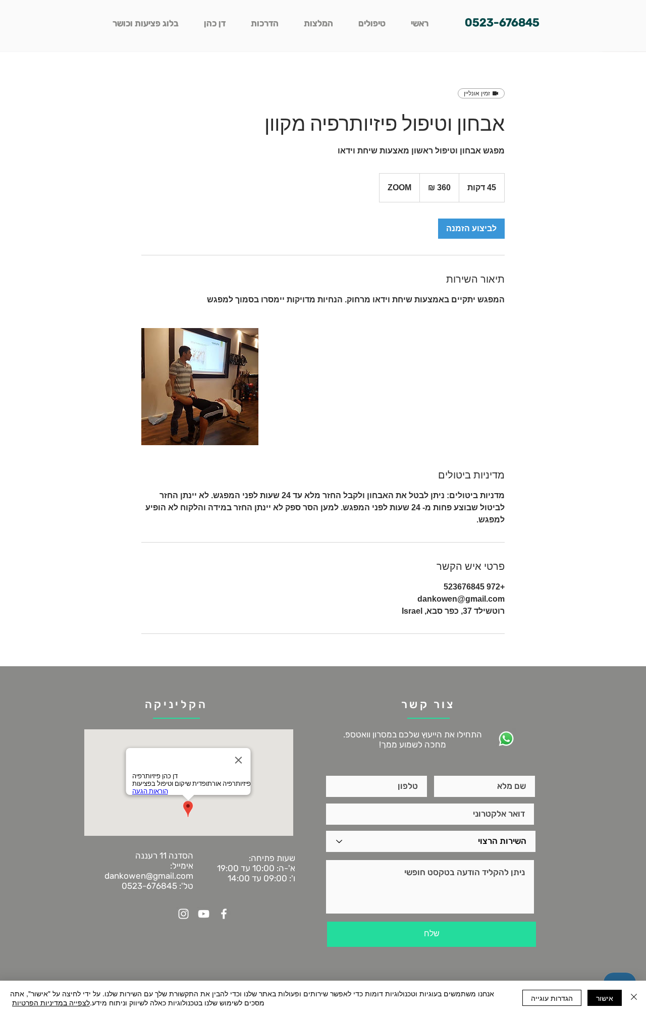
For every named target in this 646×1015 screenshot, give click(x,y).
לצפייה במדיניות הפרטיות (51, 1002)
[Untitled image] (199, 386)
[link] (471, 229)
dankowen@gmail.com (148, 876)
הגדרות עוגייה (552, 998)
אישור (604, 998)
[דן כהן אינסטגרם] (183, 914)
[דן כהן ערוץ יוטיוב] (203, 914)
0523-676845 (149, 886)
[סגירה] (634, 998)
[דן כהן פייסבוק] (224, 914)
